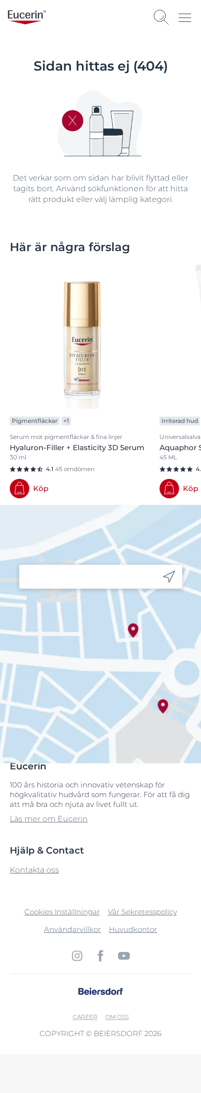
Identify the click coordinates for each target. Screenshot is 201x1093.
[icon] (169, 577)
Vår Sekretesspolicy (142, 911)
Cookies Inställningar (62, 911)
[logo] (27, 17)
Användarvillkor (72, 929)
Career (85, 1016)
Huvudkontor (133, 929)
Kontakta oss (34, 869)
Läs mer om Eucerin (49, 818)
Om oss (117, 1016)
